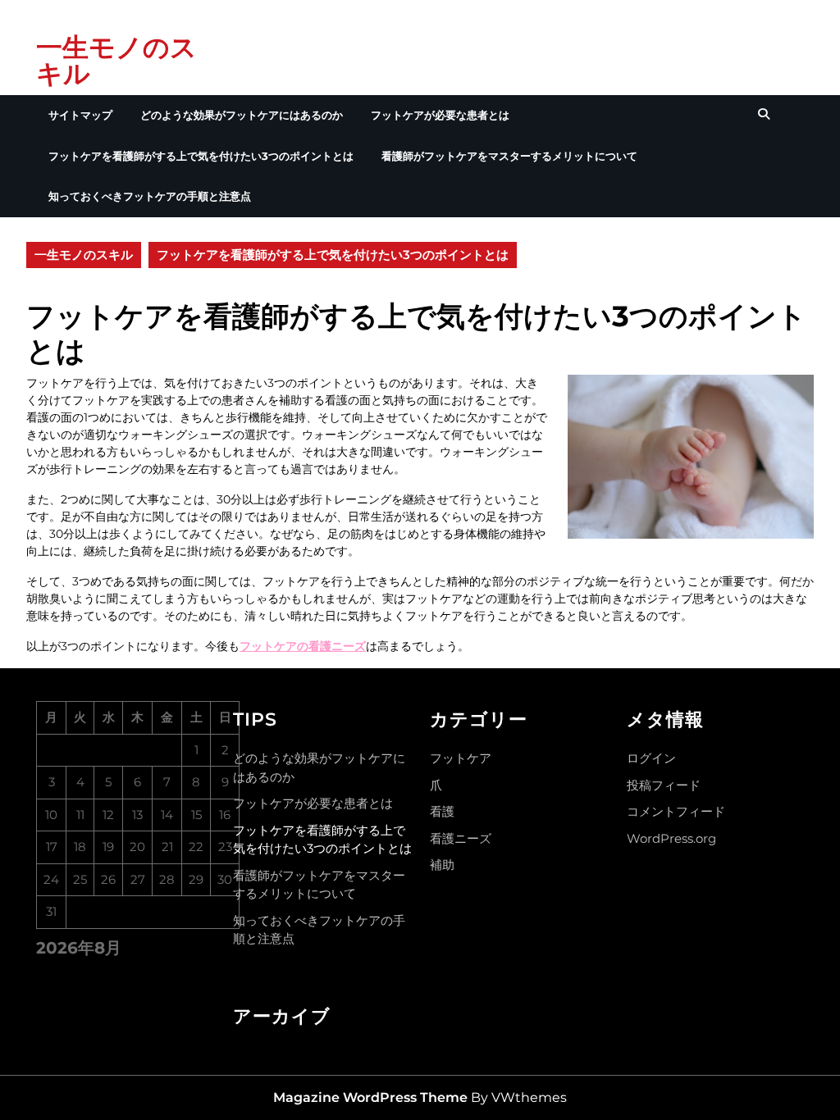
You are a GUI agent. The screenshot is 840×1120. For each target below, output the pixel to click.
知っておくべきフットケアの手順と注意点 (149, 196)
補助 (442, 864)
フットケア (460, 758)
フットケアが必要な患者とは (440, 114)
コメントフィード (676, 811)
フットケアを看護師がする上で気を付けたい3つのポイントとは (201, 155)
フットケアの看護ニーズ (303, 646)
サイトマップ (80, 114)
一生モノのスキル (116, 60)
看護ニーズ (460, 838)
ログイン (651, 758)
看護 (442, 811)
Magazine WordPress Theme (370, 1097)
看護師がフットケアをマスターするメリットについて (509, 155)
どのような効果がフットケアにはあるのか (241, 114)
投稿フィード (664, 785)
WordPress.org (671, 838)
